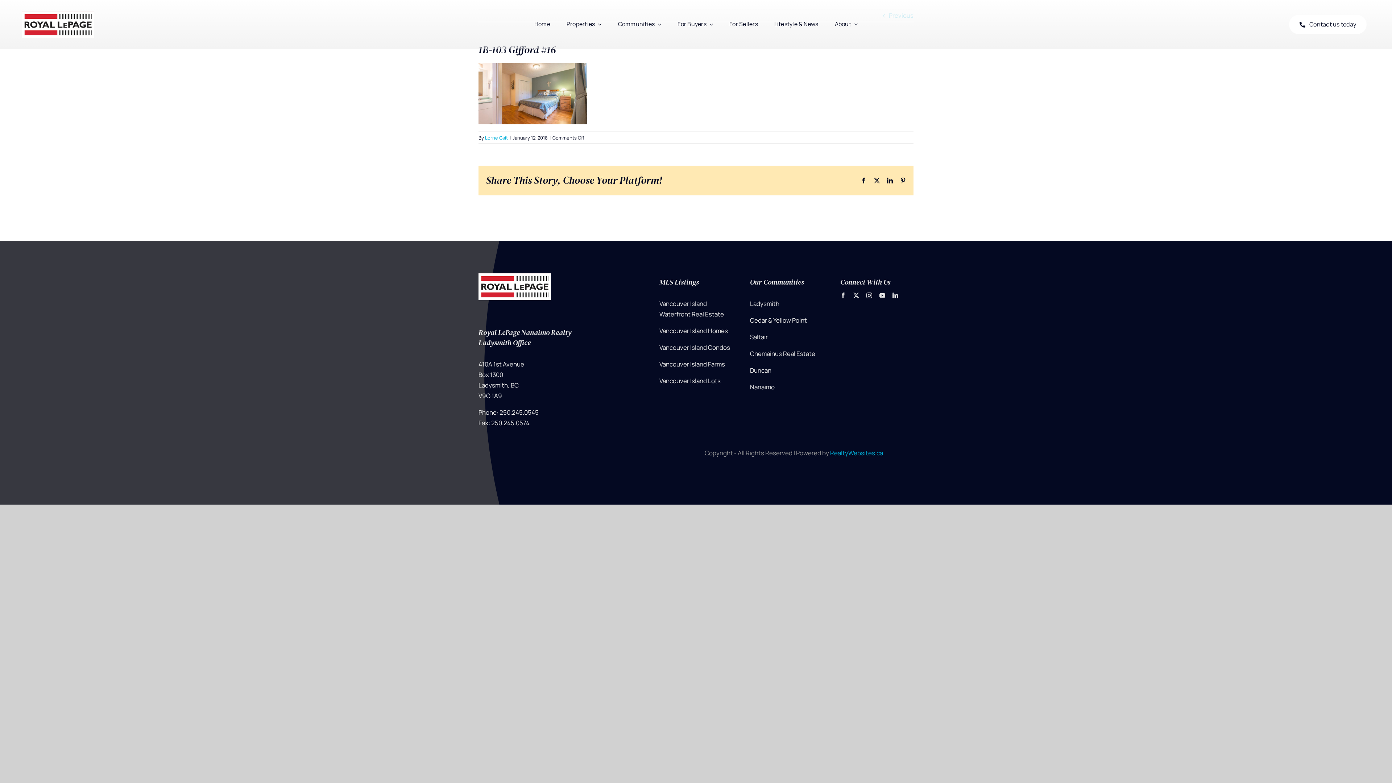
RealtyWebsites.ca (856, 453)
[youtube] (882, 295)
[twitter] (856, 295)
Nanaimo (762, 387)
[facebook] (843, 295)
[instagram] (869, 295)
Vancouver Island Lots (690, 381)
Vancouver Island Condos (694, 347)
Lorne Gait (496, 137)
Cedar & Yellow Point (778, 320)
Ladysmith (764, 303)
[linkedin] (895, 295)
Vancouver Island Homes (693, 331)
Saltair (759, 337)
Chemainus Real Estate (782, 353)
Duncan (760, 370)
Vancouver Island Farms (692, 364)
